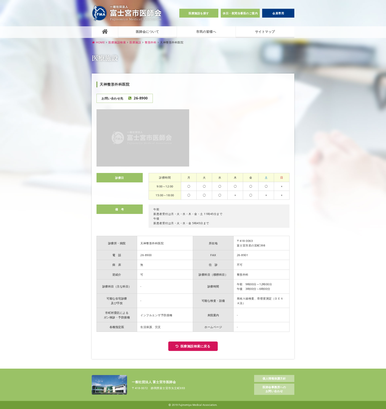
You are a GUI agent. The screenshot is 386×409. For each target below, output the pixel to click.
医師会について (147, 31)
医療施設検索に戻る (195, 346)
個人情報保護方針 (274, 378)
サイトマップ (265, 31)
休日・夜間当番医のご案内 (240, 13)
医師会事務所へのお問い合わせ (274, 389)
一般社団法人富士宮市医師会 (127, 13)
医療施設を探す (199, 13)
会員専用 (278, 13)
